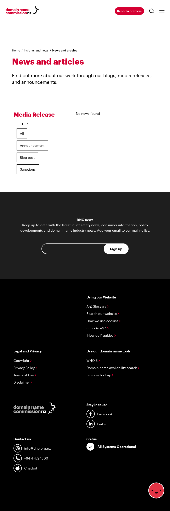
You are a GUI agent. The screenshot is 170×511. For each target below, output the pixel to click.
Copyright (21, 360)
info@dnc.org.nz (37, 448)
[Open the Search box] (151, 11)
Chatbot (30, 468)
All (22, 133)
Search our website (102, 313)
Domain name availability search (112, 368)
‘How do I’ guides (100, 335)
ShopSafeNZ (96, 328)
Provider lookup (99, 375)
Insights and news (36, 50)
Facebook (105, 414)
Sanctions (28, 169)
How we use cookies (102, 321)
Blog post (27, 157)
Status (91, 439)
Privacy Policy (24, 368)
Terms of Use (24, 375)
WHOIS (92, 360)
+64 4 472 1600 (36, 458)
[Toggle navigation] (161, 11)
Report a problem (129, 11)
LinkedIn (103, 424)
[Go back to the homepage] (22, 11)
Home (16, 50)
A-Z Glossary (96, 306)
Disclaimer (22, 382)
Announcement (32, 145)
